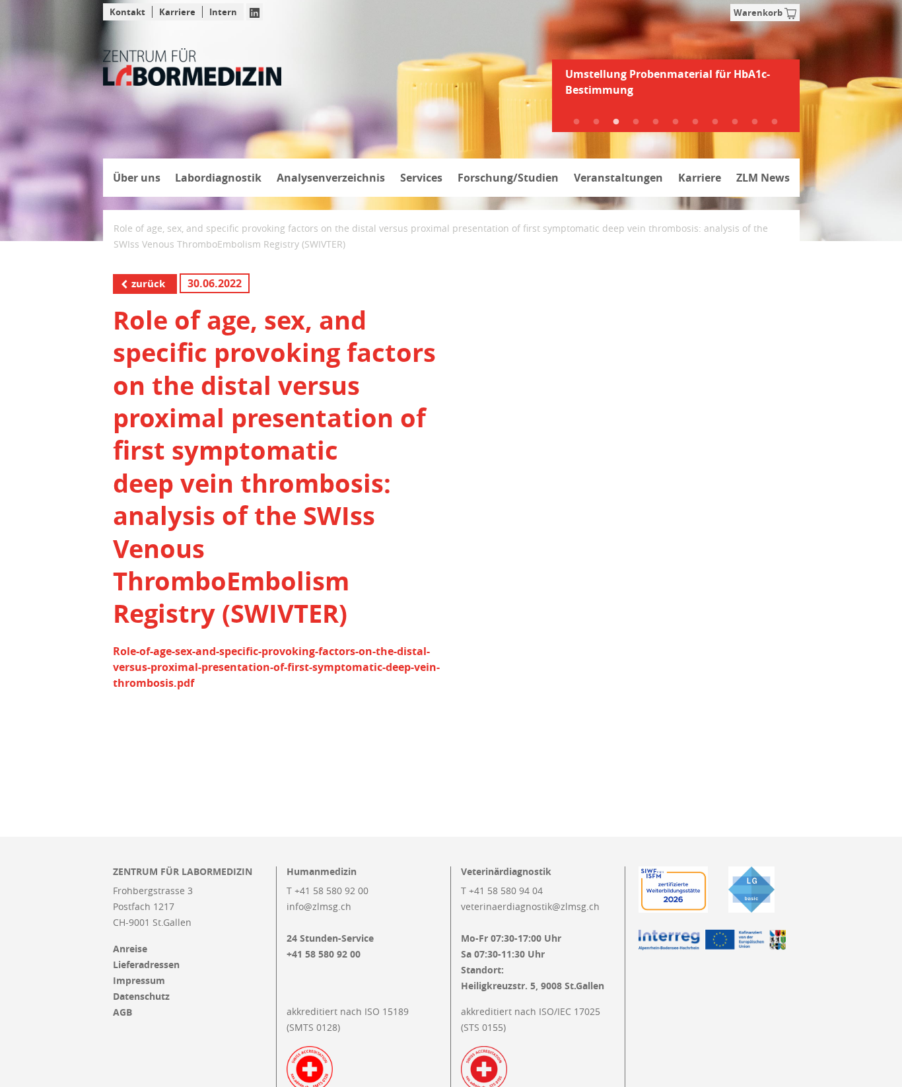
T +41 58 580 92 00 (327, 890)
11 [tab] (774, 122)
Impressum (139, 980)
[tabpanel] (676, 87)
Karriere (177, 12)
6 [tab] (675, 122)
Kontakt (127, 12)
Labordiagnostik (218, 177)
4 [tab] (635, 122)
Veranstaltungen (618, 177)
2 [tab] (596, 122)
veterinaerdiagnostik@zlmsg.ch (530, 906)
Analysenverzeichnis (331, 177)
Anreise (130, 949)
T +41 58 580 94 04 (502, 890)
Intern (223, 12)
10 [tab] (754, 122)
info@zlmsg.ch (319, 906)
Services (421, 177)
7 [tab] (695, 122)
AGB (122, 1012)
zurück (148, 284)
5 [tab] (655, 122)
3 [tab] (616, 122)
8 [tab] (715, 122)
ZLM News (763, 177)
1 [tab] (576, 122)
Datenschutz (141, 996)
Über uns (136, 177)
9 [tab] (735, 122)
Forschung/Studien (508, 177)
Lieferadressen (146, 964)
